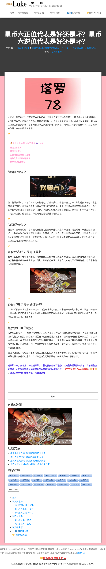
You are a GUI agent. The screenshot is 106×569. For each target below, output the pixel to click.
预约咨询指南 (95, 13)
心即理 (67, 553)
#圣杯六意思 (72, 480)
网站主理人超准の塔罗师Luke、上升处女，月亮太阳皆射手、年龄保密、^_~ (66, 48)
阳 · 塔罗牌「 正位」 (24, 524)
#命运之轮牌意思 (51, 475)
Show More (13, 490)
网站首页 (9, 553)
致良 (72, 553)
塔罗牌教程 (23, 13)
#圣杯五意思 (36, 480)
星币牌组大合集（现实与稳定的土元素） (29, 453)
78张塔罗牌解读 (87, 549)
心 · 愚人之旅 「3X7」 (25, 512)
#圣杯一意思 (63, 475)
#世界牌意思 (13, 475)
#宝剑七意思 (86, 484)
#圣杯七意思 (75, 475)
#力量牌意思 (38, 475)
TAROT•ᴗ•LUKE (37, 3)
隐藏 (41, 143)
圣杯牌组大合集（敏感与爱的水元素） (28, 457)
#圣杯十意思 (84, 480)
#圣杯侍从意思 (49, 480)
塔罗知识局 (39, 13)
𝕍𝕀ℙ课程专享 (28, 553)
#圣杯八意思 (61, 480)
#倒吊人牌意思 (26, 475)
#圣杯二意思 (25, 480)
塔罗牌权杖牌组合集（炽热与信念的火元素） (31, 464)
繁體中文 (81, 553)
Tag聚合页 (40, 553)
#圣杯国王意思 (26, 484)
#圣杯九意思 (13, 480)
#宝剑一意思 (75, 484)
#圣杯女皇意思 (39, 484)
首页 (12, 13)
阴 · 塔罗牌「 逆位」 (24, 520)
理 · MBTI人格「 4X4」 (25, 505)
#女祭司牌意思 (63, 484)
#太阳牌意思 (51, 484)
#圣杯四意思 (13, 484)
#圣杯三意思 (86, 475)
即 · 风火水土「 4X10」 (25, 509)
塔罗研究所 (55, 13)
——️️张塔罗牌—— (73, 13)
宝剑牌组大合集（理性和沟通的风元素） (29, 460)
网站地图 (17, 553)
